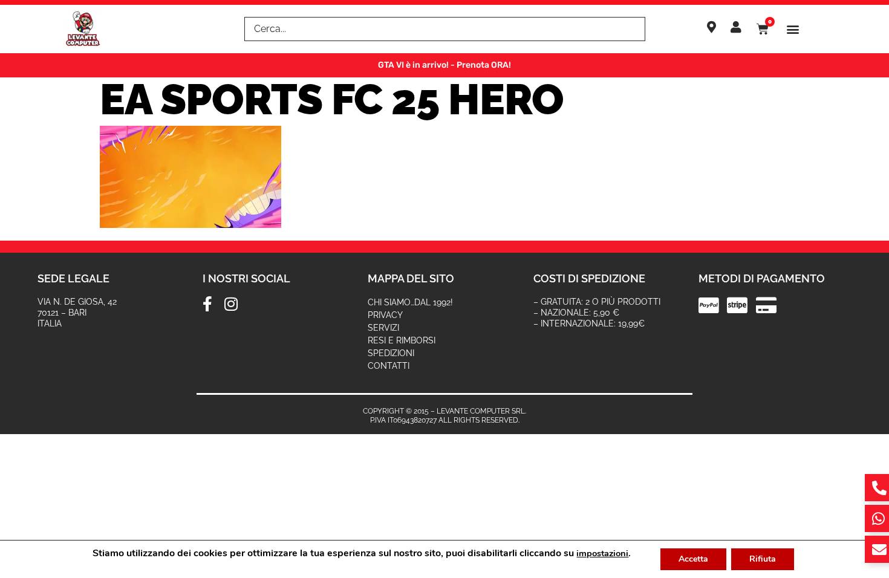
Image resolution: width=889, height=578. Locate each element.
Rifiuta (762, 559)
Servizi (383, 328)
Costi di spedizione (589, 278)
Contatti (388, 366)
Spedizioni (391, 353)
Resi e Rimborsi (401, 340)
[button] (793, 29)
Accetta (693, 559)
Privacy (385, 315)
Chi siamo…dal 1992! (410, 302)
